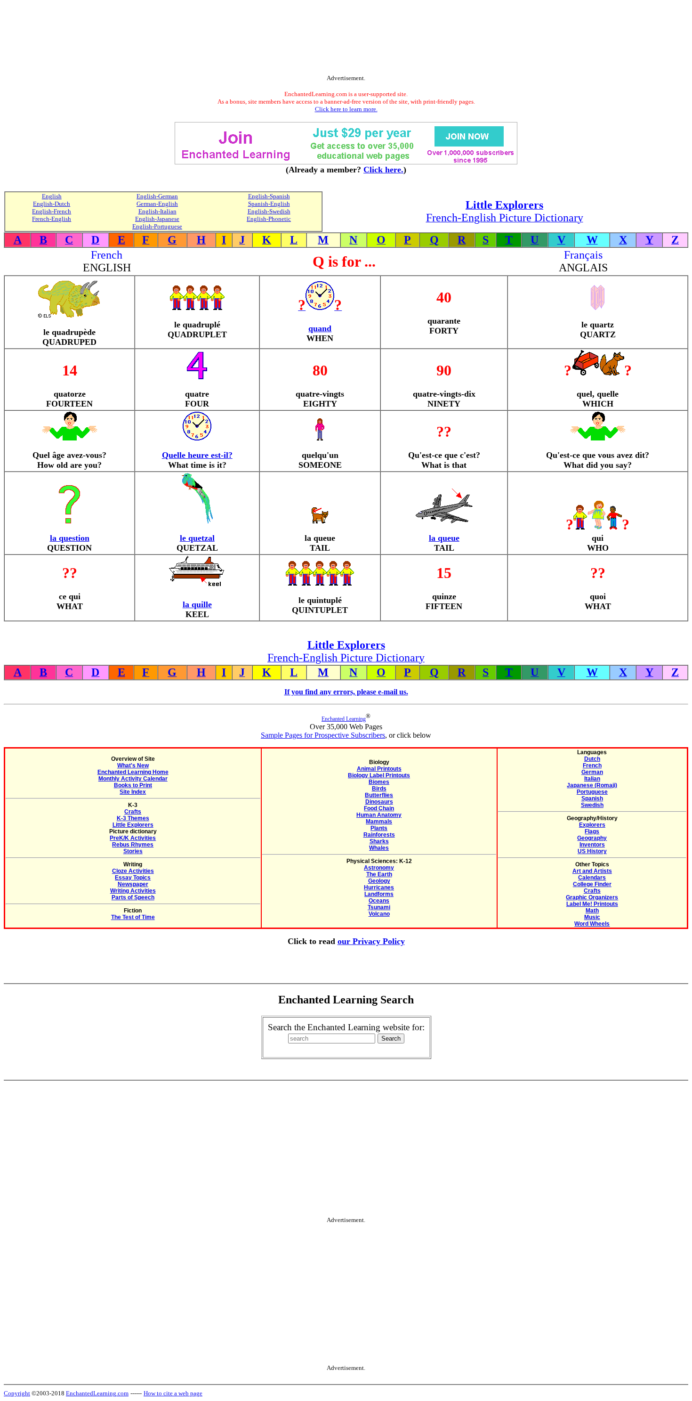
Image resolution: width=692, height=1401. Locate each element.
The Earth (379, 874)
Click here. (383, 169)
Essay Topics (133, 877)
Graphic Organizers (592, 897)
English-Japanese (157, 218)
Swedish (592, 805)
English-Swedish (269, 211)
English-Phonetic (269, 218)
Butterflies (379, 795)
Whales (379, 848)
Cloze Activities (133, 871)
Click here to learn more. (346, 109)
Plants (378, 828)
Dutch (592, 759)
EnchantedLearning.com (97, 1393)
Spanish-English (269, 203)
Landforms (379, 894)
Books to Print (133, 785)
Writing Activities (133, 891)
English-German (157, 196)
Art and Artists (592, 871)
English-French (51, 211)
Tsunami (379, 907)
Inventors (592, 844)
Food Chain (379, 808)
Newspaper (133, 884)
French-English (51, 218)
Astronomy (379, 867)
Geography (592, 838)
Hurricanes (379, 887)
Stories (133, 851)
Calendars (592, 877)
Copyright (17, 1393)
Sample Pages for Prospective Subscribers (323, 735)
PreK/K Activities (133, 838)
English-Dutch (51, 203)
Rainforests (379, 834)
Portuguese (592, 792)
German (592, 772)
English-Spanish (269, 196)
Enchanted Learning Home (133, 772)
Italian (592, 778)
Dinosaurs (379, 801)
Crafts (132, 811)
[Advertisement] (346, 39)
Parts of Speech (133, 897)
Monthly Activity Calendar (133, 778)
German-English (157, 203)
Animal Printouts (379, 769)
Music (592, 917)
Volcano (379, 914)
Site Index (133, 792)
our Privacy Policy (371, 941)
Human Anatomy (379, 815)
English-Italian (157, 211)
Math (592, 910)
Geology (379, 881)
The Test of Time (133, 917)
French (592, 765)
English (52, 196)
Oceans (379, 900)
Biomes (379, 782)
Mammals (379, 821)
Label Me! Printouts (592, 904)
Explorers (592, 825)
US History (592, 851)
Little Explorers (133, 825)
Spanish (592, 798)
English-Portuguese (157, 226)
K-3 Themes (133, 818)
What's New (133, 765)
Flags (592, 831)
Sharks (379, 841)
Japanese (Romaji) (592, 785)
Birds (379, 788)
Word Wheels (592, 923)
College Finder (592, 884)
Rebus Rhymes (132, 844)
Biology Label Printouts (379, 775)
